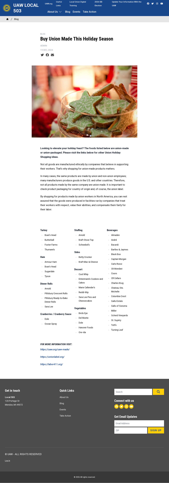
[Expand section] (60, 12)
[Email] (52, 55)
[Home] (7, 19)
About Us (52, 11)
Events (76, 11)
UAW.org (48, 4)
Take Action (89, 11)
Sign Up (156, 430)
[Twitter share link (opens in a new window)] (42, 55)
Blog (67, 11)
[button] (158, 392)
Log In (7, 461)
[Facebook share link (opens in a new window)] (47, 55)
